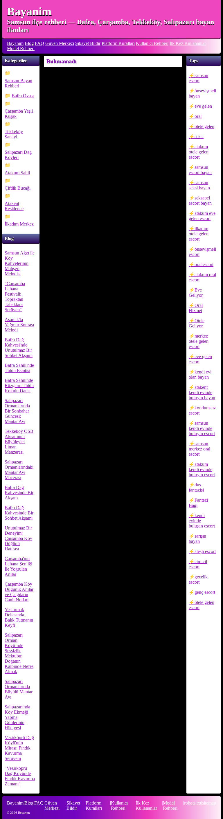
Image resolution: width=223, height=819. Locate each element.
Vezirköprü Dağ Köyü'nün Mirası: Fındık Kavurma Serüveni (19, 748)
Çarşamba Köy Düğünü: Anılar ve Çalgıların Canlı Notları (19, 592)
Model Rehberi (21, 48)
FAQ (39, 43)
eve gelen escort (200, 359)
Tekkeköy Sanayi (14, 134)
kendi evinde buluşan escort (202, 520)
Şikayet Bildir (87, 43)
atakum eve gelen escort (202, 216)
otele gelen (204, 126)
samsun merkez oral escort (199, 449)
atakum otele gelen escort (198, 152)
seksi (199, 136)
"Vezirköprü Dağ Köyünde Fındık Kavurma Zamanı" (20, 776)
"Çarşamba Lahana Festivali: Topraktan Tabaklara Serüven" (15, 296)
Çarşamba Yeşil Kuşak (19, 114)
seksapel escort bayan (200, 200)
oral (198, 116)
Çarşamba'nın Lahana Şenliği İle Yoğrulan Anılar (18, 566)
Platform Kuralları (118, 43)
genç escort (205, 592)
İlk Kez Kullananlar (188, 43)
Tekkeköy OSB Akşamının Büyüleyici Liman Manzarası (19, 442)
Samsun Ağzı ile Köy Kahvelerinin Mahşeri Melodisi (20, 263)
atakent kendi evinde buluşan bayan (202, 392)
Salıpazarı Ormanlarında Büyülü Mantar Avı (19, 689)
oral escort (204, 264)
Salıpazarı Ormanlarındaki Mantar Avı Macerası (19, 469)
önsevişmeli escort (202, 252)
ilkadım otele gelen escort (198, 233)
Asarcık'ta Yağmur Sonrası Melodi (19, 324)
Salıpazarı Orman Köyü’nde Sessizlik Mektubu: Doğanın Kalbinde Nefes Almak (19, 653)
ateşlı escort (205, 551)
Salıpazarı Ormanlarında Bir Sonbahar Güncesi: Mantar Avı (17, 411)
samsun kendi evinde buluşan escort (202, 428)
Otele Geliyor (196, 323)
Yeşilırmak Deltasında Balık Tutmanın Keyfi (19, 617)
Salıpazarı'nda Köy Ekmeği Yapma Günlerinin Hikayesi (17, 717)
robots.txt (192, 802)
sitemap (209, 802)
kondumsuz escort (202, 410)
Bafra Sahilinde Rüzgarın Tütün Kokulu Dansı (19, 385)
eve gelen (203, 106)
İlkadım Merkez (19, 223)
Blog (29, 43)
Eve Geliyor (196, 292)
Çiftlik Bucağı (17, 188)
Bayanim (29, 11)
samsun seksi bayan (199, 185)
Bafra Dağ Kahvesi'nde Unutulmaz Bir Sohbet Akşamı (19, 347)
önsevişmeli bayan (202, 93)
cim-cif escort (198, 564)
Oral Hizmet (196, 308)
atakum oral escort (202, 277)
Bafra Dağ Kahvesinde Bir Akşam (19, 492)
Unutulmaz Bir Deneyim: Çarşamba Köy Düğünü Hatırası (18, 538)
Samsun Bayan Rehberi (18, 83)
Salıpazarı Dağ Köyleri (18, 155)
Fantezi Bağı (198, 503)
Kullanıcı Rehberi (152, 43)
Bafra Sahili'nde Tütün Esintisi (19, 368)
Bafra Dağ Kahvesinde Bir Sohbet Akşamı (19, 513)
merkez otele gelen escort (198, 341)
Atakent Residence (14, 206)
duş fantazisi (196, 487)
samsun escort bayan (200, 170)
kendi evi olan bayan (200, 374)
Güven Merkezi (59, 43)
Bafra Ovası (23, 95)
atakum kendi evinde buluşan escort (202, 469)
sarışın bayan (197, 539)
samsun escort (198, 78)
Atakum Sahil (17, 172)
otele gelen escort (201, 605)
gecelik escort (198, 579)
